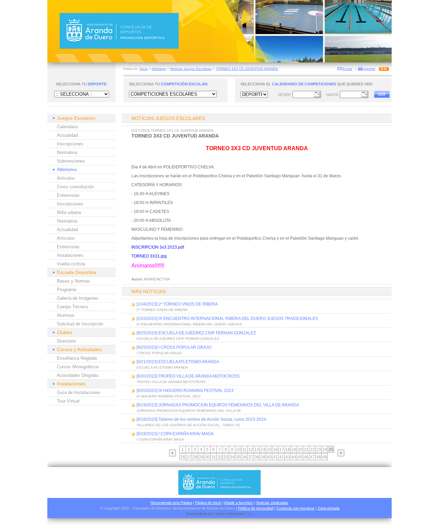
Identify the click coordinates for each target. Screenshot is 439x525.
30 (207, 457)
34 (232, 457)
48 (318, 457)
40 (269, 457)
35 (238, 457)
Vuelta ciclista (71, 263)
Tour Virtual (68, 401)
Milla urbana (69, 212)
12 (250, 449)
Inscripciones (70, 143)
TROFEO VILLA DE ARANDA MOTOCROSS (171, 382)
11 (244, 449)
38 (256, 457)
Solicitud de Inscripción (80, 323)
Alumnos (65, 315)
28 (195, 457)
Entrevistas (68, 195)
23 (318, 449)
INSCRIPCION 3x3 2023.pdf (157, 247)
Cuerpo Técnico (72, 306)
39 (263, 457)
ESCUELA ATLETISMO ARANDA (162, 367)
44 (294, 457)
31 (213, 457)
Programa (66, 289)
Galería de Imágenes (77, 298)
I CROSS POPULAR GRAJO (159, 353)
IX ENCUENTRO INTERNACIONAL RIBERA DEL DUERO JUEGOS (189, 324)
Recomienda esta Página (171, 503)
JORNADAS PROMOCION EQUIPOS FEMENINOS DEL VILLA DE (189, 411)
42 (281, 457)
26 (182, 457)
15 (269, 449)
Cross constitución (75, 186)
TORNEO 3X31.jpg (149, 256)
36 (244, 457)
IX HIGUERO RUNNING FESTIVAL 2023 (169, 396)
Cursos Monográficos (78, 366)
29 (201, 457)
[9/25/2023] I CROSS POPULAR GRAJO (174, 347)
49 (324, 457)
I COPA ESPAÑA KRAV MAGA (160, 439)
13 (256, 449)
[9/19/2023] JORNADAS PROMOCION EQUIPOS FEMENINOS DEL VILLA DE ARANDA (218, 405)
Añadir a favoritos (238, 503)
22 (312, 449)
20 (300, 449)
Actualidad (67, 135)
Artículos (66, 178)
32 (219, 457)
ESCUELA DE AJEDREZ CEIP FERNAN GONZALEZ (178, 339)
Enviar (347, 69)
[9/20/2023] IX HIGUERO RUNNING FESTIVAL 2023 (185, 390)
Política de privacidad (255, 508)
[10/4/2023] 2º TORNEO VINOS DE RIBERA (177, 304)
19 (294, 449)
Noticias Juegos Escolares (191, 69)
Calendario (67, 126)
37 (250, 457)
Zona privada (329, 508)
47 (312, 457)
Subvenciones (71, 161)
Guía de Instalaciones (78, 392)
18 (287, 449)
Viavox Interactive (230, 514)
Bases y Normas (73, 281)
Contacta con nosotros (295, 508)
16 (275, 449)
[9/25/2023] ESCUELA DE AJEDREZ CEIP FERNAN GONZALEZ (196, 333)
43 (287, 457)
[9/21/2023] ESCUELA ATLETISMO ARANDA (178, 361)
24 (324, 449)
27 (189, 457)
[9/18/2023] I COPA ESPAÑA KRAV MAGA (175, 433)
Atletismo (159, 69)
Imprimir (369, 69)
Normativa (67, 152)
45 (300, 457)
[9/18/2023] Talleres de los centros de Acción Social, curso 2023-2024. (202, 419)
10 (238, 449)
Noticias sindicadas (272, 503)
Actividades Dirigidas (78, 375)
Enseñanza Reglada (77, 358)
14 (263, 449)
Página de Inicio (208, 503)
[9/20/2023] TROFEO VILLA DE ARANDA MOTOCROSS (188, 376)
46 (306, 457)
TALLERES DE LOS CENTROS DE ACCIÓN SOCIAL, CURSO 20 (188, 425)
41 (275, 457)
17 (281, 449)
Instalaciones (70, 255)
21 (306, 449)
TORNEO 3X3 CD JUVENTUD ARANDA (247, 69)
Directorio (66, 341)
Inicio (144, 69)
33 (226, 457)
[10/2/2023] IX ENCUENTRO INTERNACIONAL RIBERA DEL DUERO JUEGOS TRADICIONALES (227, 318)
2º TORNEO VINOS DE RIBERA (162, 310)
